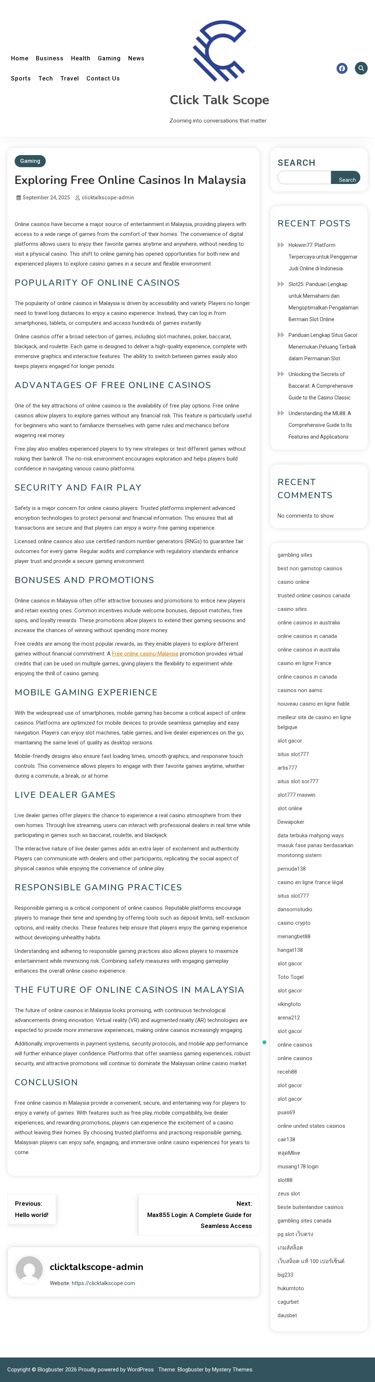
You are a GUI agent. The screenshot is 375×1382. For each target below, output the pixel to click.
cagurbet (288, 1302)
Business (50, 58)
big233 (285, 1275)
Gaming (109, 58)
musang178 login (298, 1166)
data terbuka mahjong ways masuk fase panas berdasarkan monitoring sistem (315, 845)
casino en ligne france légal (310, 882)
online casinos (295, 1044)
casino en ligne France (304, 663)
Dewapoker (291, 822)
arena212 (289, 1017)
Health (80, 58)
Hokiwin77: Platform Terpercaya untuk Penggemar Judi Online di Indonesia (323, 256)
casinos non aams (300, 690)
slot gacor (290, 740)
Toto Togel (291, 977)
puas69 (286, 1112)
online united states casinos (311, 1126)
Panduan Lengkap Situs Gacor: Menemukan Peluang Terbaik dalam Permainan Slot (324, 346)
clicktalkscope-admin (108, 197)
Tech (45, 78)
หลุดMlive (289, 1153)
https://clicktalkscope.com (103, 1283)
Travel (69, 78)
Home (20, 58)
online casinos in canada (307, 636)
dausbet (287, 1315)
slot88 (285, 1180)
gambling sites (295, 555)
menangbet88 (294, 936)
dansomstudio (295, 909)
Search (297, 163)
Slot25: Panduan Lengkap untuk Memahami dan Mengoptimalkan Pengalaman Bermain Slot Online (324, 301)
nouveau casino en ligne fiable (314, 704)
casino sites (292, 609)
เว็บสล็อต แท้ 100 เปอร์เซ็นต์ (311, 1261)
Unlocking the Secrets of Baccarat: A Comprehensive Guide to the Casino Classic (321, 386)
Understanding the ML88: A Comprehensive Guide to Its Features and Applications (320, 425)
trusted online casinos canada (314, 595)
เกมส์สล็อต (290, 1247)
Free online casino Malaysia (145, 653)
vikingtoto (289, 1004)
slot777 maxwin (296, 795)
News (136, 58)
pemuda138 (292, 868)
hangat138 (290, 950)
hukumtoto (291, 1288)
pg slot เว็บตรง (295, 1234)
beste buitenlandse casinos (311, 1207)
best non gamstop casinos (310, 568)
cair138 (286, 1139)
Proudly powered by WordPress (116, 1369)
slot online (290, 808)
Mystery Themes (232, 1369)
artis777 (287, 768)
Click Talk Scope (219, 100)
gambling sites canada (304, 1220)
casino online (293, 582)
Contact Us (103, 78)
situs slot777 (293, 754)
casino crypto (294, 923)
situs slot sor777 (298, 781)
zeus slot (289, 1193)
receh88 (287, 1072)
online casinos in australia (309, 622)
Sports (21, 78)
